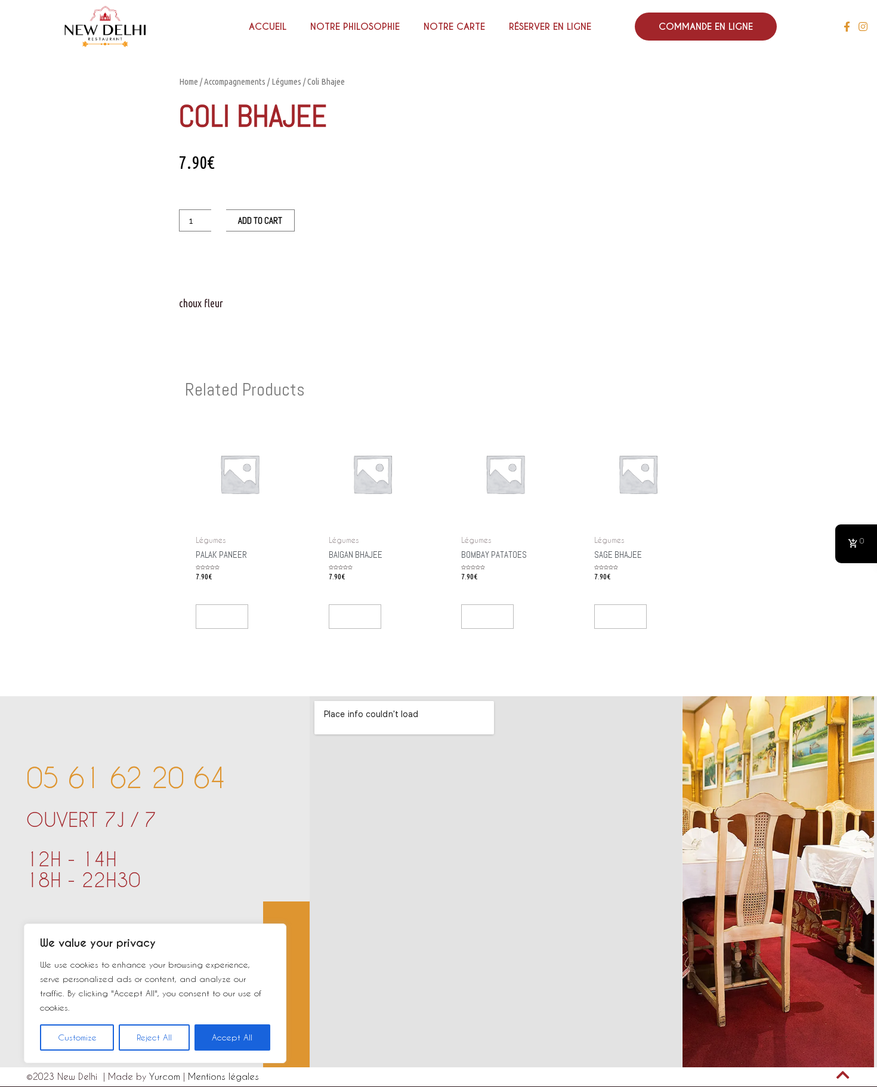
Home (188, 81)
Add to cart (260, 220)
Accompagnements (234, 81)
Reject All (154, 1037)
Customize (77, 1037)
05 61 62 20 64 (126, 777)
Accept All (232, 1037)
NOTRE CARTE (454, 26)
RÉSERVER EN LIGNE (550, 26)
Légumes (286, 81)
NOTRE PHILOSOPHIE (355, 26)
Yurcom (166, 1076)
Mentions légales (223, 1076)
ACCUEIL (267, 26)
